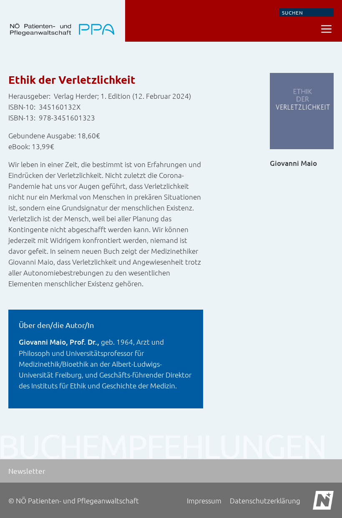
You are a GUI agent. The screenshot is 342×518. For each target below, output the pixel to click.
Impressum (204, 500)
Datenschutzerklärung (265, 500)
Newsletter (26, 470)
